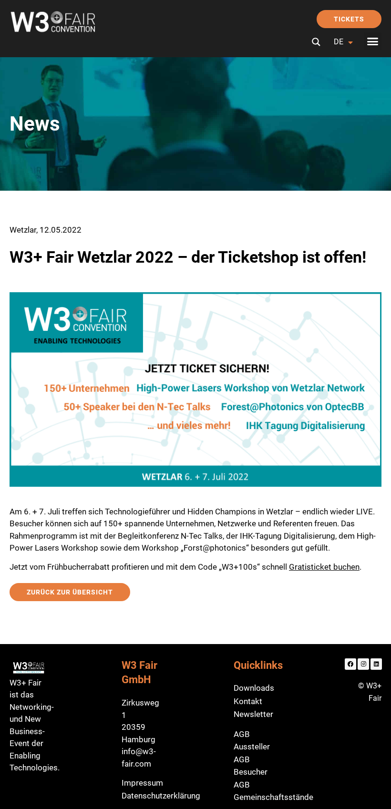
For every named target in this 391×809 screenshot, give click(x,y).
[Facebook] (350, 664)
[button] (373, 41)
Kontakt (248, 701)
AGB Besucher (251, 766)
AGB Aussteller (252, 740)
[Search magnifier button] (316, 42)
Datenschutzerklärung (161, 795)
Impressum (142, 783)
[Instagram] (363, 664)
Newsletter (253, 714)
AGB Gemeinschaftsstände (273, 791)
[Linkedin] (376, 664)
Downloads (254, 688)
